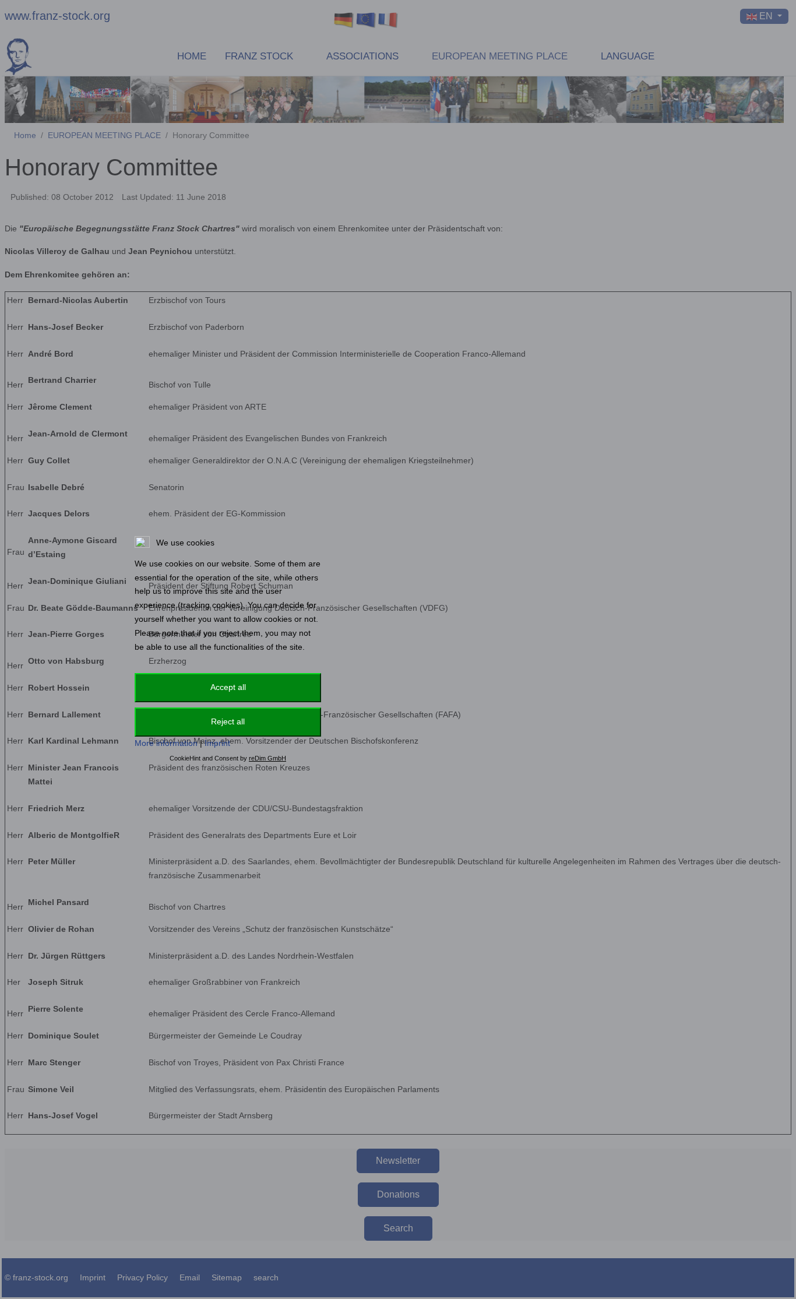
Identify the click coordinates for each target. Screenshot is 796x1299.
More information (166, 743)
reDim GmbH (267, 758)
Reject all (228, 721)
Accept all (228, 687)
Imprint (217, 743)
